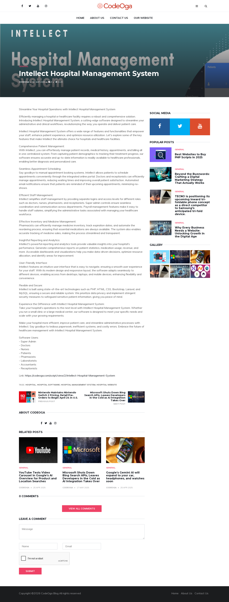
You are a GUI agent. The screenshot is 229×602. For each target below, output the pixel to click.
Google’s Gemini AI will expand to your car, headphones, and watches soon (125, 477)
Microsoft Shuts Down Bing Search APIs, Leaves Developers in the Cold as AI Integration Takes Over (104, 396)
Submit (30, 571)
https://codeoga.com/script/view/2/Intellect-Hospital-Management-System (70, 375)
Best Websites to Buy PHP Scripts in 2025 (190, 156)
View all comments (82, 508)
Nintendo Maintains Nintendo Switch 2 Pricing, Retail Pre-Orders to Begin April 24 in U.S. (58, 395)
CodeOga (24, 82)
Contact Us (119, 17)
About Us (97, 17)
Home (80, 17)
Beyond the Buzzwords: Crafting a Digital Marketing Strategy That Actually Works (192, 178)
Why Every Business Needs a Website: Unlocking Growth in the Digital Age (190, 232)
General (23, 66)
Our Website (143, 17)
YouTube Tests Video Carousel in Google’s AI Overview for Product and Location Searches (38, 477)
